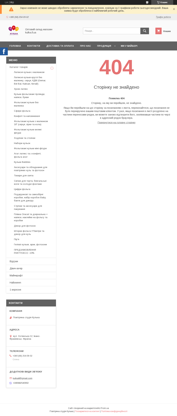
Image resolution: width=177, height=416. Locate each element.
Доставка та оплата (60, 46)
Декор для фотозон (25, 226)
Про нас (85, 46)
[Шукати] (144, 31)
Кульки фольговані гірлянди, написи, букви (29, 96)
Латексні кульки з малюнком (29, 72)
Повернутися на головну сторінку (117, 122)
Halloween (15, 282)
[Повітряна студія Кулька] (13, 37)
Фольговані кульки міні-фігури (30, 148)
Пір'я (16, 239)
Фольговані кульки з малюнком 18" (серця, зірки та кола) (31, 123)
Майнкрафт (16, 275)
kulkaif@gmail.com (22, 378)
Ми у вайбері (129, 46)
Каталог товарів (19, 67)
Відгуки (14, 261)
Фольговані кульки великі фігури (27, 131)
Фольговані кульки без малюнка (26, 104)
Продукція (104, 46)
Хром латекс (21, 89)
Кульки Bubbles (22, 162)
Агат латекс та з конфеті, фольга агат (27, 155)
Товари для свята (23, 175)
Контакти (33, 46)
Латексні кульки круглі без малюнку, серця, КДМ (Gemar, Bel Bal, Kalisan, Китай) (30, 80)
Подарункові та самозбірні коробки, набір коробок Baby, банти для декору (30, 197)
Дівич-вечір (16, 268)
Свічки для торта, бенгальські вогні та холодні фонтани (30, 182)
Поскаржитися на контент (87, 411)
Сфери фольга (22, 111)
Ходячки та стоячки (24, 138)
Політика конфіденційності (114, 411)
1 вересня (15, 289)
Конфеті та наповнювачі (27, 116)
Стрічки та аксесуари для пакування (28, 207)
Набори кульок (22, 143)
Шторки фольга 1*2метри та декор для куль (29, 232)
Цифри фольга (22, 189)
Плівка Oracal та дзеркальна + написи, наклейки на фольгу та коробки (31, 217)
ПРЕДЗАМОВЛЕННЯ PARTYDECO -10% (25, 251)
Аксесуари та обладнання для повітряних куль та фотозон (30, 169)
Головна (15, 46)
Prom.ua (105, 408)
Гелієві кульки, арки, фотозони (30, 244)
